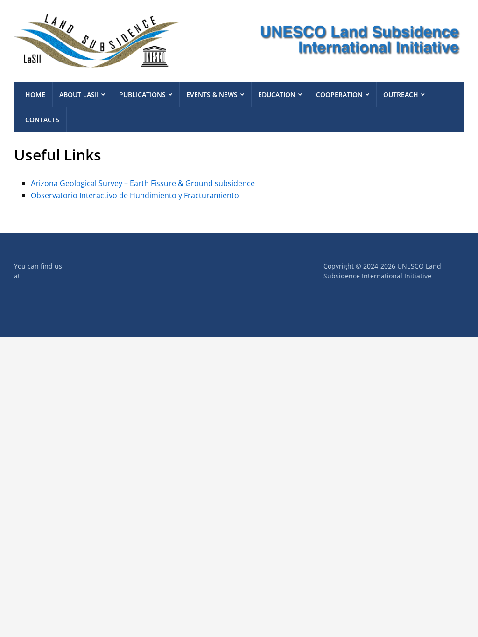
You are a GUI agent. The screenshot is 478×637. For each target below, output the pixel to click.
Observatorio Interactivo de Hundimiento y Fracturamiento (135, 195)
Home (35, 94)
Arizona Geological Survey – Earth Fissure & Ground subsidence (143, 183)
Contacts (42, 119)
